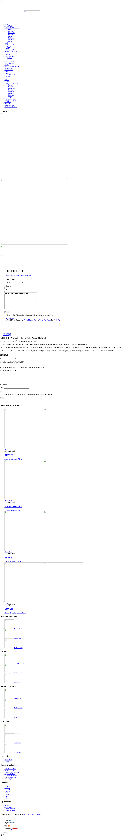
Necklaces (11, 36)
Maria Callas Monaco (11, 66)
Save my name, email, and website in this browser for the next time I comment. (27, 394)
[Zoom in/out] (7, 832)
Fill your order (9, 63)
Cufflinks (11, 38)
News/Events (8, 70)
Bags (10, 41)
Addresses (8, 807)
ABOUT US (8, 26)
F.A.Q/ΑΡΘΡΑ (9, 61)
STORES (7, 46)
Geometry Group (9, 779)
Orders (6, 805)
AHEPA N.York (9, 56)
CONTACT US (9, 50)
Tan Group (28, 275)
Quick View (8, 449)
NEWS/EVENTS (10, 44)
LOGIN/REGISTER (10, 51)
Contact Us (8, 58)
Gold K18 (57, 320)
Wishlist (7, 76)
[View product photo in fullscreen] (67, 178)
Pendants (11, 34)
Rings (10, 29)
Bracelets (11, 33)
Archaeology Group (10, 459)
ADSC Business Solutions (32, 814)
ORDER (7, 48)
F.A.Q (6, 43)
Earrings (11, 31)
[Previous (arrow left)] (1, 834)
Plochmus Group (10, 769)
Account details (9, 809)
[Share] (3, 832)
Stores (6, 761)
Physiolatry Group (10, 561)
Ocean (6, 613)
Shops (6, 73)
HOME (6, 24)
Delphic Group (9, 770)
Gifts (5, 798)
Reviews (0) (7, 335)
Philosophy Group (10, 777)
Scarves (11, 39)
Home (6, 65)
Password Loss (9, 810)
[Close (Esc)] (1, 832)
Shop (6, 71)
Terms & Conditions (11, 75)
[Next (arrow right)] (3, 834)
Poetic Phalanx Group (11, 275)
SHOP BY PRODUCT (11, 28)
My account (8, 68)
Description (7, 333)
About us (7, 54)
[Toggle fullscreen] (5, 832)
